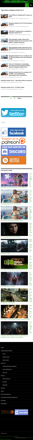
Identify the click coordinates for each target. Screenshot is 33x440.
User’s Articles (6, 378)
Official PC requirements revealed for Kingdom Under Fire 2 (20, 31)
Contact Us (9, 436)
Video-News (6, 360)
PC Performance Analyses (9, 366)
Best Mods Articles (6, 394)
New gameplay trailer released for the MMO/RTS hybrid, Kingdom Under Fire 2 (20, 49)
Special (3, 375)
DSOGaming (3, 433)
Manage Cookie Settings (5, 439)
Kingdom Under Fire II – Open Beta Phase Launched (16, 80)
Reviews (5, 382)
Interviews (4, 403)
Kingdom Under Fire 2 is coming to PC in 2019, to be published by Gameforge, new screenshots (20, 73)
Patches (3, 388)
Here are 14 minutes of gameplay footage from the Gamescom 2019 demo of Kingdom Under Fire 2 (19, 65)
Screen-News (6, 357)
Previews (5, 385)
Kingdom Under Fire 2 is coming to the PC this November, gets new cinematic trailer (20, 57)
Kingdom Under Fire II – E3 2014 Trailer (12, 87)
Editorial (3, 400)
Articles (3, 363)
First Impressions (7, 369)
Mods (2, 391)
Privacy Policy (15, 436)
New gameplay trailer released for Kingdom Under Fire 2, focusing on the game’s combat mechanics (20, 40)
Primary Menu (31, 5)
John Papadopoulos (22, 18)
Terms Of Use (3, 436)
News (4, 354)
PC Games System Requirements (9, 397)
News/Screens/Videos (6, 350)
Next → (20, 98)
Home (2, 347)
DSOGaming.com (29, 437)
